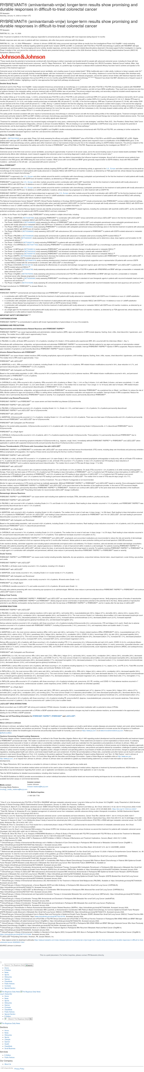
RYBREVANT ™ (42, 716)
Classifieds (8, 981)
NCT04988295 (30, 222)
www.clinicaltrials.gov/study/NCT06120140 (50, 916)
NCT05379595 (13, 138)
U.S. (107, 168)
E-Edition (7, 970)
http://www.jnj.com (6, 758)
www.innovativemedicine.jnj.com (111, 730)
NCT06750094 (27, 274)
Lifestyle (7, 1039)
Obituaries (8, 977)
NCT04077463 (32, 245)
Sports (6, 974)
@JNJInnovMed (5, 733)
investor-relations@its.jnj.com (37, 786)
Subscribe (8, 994)
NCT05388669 (28, 231)
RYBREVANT (57, 716)
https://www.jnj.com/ (89, 730)
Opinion (7, 979)
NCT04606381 (26, 238)
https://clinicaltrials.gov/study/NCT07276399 (15, 934)
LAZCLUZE (70, 716)
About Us (7, 1064)
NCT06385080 (30, 278)
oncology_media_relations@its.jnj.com (13, 789)
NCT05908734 (30, 253)
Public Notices (9, 983)
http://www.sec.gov (124, 756)
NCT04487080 (28, 218)
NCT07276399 (27, 283)
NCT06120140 (27, 265)
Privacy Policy (19, 1069)
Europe (112, 168)
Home (6, 968)
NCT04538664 (27, 227)
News (6, 972)
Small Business (9, 1048)
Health (6, 1044)
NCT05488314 (30, 249)
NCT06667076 (30, 260)
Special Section (9, 988)
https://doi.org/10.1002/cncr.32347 (124, 809)
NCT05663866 (26, 256)
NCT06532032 (30, 251)
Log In (2, 994)
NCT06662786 (27, 269)
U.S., (25, 182)
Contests (7, 986)
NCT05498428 (28, 236)
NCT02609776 (29, 242)
